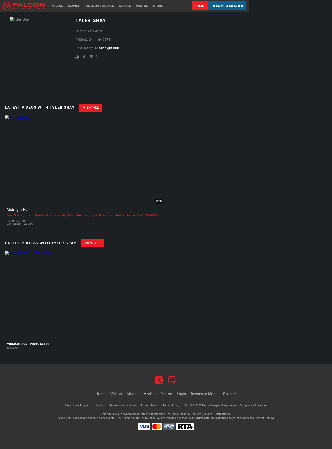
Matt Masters (156, 215)
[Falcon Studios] (23, 6)
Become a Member (227, 6)
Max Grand (15, 215)
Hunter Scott (135, 215)
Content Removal (265, 418)
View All (91, 107)
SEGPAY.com (202, 418)
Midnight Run (109, 48)
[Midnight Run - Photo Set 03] (34, 295)
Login (199, 6)
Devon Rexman (78, 215)
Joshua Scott (55, 215)
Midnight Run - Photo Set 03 (28, 344)
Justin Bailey (34, 215)
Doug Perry (115, 215)
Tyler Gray (98, 215)
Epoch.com (78, 418)
